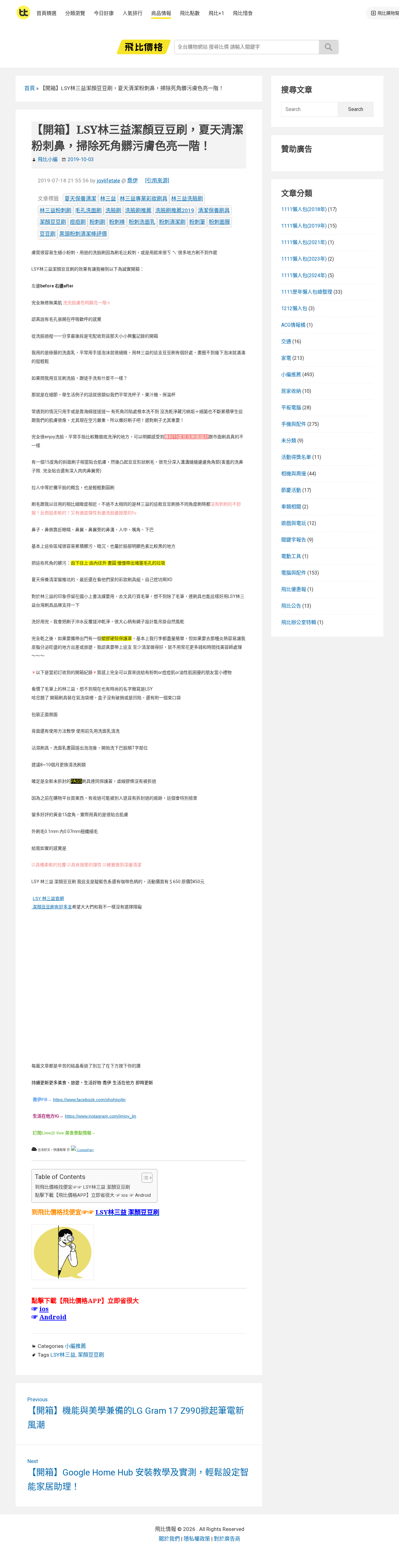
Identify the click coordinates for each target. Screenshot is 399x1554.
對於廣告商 (227, 1539)
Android (52, 1316)
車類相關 (291, 507)
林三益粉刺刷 (55, 210)
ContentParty (85, 1150)
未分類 (288, 441)
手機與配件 (293, 424)
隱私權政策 (197, 1539)
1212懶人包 (294, 308)
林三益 (108, 198)
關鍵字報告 (293, 540)
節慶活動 (291, 490)
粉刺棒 (117, 222)
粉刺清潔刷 (172, 222)
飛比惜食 (243, 13)
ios (44, 1308)
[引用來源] (157, 180)
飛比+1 (216, 13)
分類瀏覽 (75, 13)
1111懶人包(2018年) (304, 209)
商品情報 (161, 13)
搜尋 (328, 47)
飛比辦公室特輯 (298, 622)
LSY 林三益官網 (48, 898)
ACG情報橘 (293, 325)
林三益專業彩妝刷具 (143, 198)
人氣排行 (132, 13)
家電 (286, 358)
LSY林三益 (62, 1355)
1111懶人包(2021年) (304, 242)
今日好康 (104, 13)
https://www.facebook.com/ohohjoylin (89, 1099)
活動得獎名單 (296, 457)
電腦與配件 (293, 573)
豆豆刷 (47, 234)
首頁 (29, 88)
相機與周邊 (293, 474)
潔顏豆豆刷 (53, 222)
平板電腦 (291, 408)
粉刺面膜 (219, 222)
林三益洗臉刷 (187, 198)
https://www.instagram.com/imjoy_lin (100, 1116)
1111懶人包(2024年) (304, 275)
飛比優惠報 (293, 589)
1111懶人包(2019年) (304, 226)
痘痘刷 (78, 222)
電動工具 (291, 556)
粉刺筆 (197, 222)
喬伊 (132, 180)
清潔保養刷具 (214, 210)
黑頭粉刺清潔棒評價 (83, 234)
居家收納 (291, 391)
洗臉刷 (113, 210)
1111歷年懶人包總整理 (306, 292)
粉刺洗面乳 (142, 222)
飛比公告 (291, 606)
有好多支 (63, 906)
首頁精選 (46, 13)
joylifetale (108, 180)
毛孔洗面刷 (88, 210)
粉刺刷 (97, 222)
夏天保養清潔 (80, 198)
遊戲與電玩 (293, 523)
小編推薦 (75, 1346)
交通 (286, 341)
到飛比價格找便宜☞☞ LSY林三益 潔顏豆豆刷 (82, 1187)
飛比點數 (190, 13)
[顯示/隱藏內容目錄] (144, 1177)
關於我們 (169, 1539)
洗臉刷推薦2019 (174, 210)
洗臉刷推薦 (138, 210)
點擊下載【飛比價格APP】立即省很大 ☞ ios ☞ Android (93, 1195)
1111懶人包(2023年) (304, 259)
